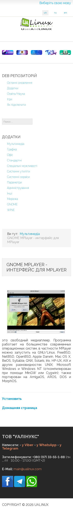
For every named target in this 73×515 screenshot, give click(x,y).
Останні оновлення (19, 82)
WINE (11, 210)
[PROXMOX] (22, 52)
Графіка (12, 149)
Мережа (12, 199)
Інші (9, 193)
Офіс (10, 155)
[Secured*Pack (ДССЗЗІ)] (7, 52)
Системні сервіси (18, 177)
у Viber (27, 445)
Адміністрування (18, 188)
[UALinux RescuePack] (65, 52)
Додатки (12, 88)
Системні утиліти (18, 171)
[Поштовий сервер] (36, 52)
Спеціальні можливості (22, 166)
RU (55, 12)
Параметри (14, 182)
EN (65, 12)
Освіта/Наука (16, 93)
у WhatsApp (46, 445)
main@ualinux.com (28, 469)
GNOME (12, 204)
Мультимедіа (15, 144)
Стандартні (14, 160)
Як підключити (16, 104)
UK (45, 12)
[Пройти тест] (51, 52)
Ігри (9, 99)
